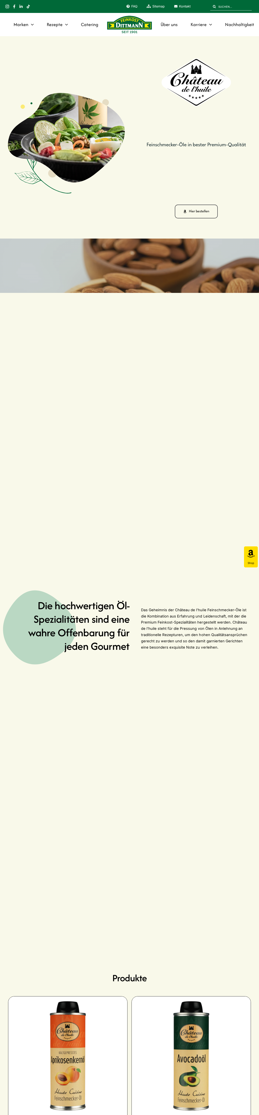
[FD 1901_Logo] (129, 16)
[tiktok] (28, 6)
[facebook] (14, 6)
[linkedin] (21, 6)
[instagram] (7, 6)
